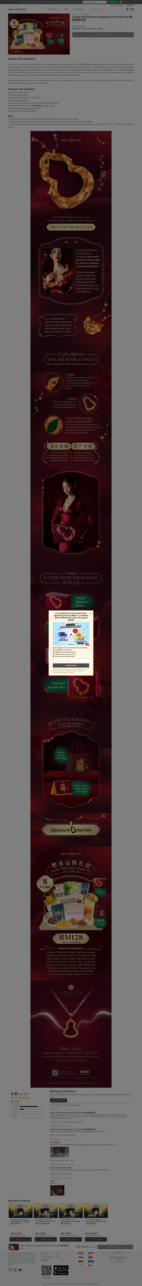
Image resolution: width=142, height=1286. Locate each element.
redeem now (71, 665)
